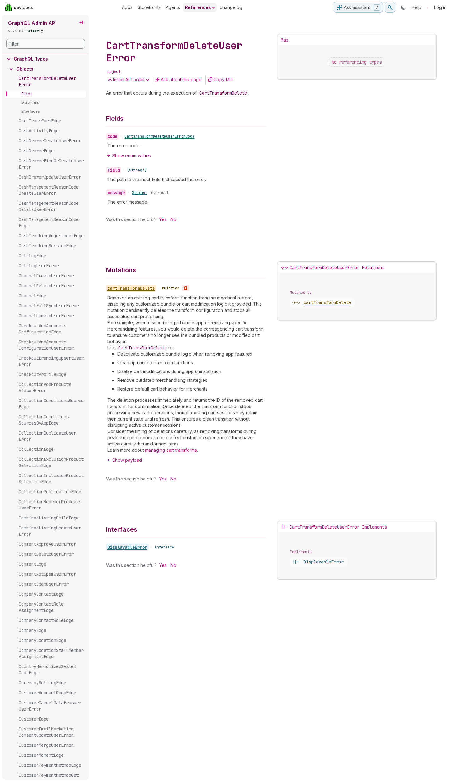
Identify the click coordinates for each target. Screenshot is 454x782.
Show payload (127, 460)
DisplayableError (127, 547)
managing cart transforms (171, 450)
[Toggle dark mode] (403, 7)
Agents (173, 7)
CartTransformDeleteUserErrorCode (159, 136)
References (198, 7)
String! (139, 192)
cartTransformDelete (327, 302)
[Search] (390, 7)
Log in (440, 7)
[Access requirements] (185, 288)
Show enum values (131, 155)
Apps (127, 7)
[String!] (137, 170)
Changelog (230, 7)
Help (416, 7)
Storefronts (149, 7)
